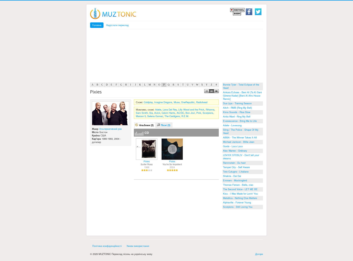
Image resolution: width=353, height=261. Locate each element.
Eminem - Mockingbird (235, 180)
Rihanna (210, 109)
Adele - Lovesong (232, 125)
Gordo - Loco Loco (233, 146)
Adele (158, 109)
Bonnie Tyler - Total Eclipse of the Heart (241, 86)
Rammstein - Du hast (234, 162)
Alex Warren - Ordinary (235, 150)
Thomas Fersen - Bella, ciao (238, 184)
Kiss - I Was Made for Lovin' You (240, 193)
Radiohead (201, 102)
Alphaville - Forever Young (237, 202)
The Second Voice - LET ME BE (240, 189)
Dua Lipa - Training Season (237, 103)
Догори (259, 254)
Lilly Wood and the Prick (191, 109)
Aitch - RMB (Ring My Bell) (237, 107)
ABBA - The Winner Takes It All (240, 137)
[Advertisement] (176, 57)
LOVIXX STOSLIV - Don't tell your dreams (241, 156)
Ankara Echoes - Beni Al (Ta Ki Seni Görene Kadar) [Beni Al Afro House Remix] (242, 95)
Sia (151, 113)
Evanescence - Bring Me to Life (240, 121)
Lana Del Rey (170, 109)
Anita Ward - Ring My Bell (236, 116)
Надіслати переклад (117, 25)
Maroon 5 (141, 116)
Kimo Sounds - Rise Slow (236, 112)
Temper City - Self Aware (236, 167)
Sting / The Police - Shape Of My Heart (240, 131)
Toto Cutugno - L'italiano (236, 171)
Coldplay (148, 102)
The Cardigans (172, 116)
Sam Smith (142, 113)
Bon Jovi (190, 113)
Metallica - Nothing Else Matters (240, 198)
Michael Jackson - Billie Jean (238, 142)
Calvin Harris (168, 113)
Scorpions (208, 113)
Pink (198, 113)
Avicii (157, 113)
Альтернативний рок (110, 128)
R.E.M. (185, 116)
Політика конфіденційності (107, 246)
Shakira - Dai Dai (232, 176)
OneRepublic (188, 102)
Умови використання (137, 246)
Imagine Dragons (163, 102)
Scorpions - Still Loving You (237, 207)
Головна (96, 25)
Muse (177, 102)
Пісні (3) (165, 125)
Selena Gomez (155, 116)
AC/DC (180, 113)
